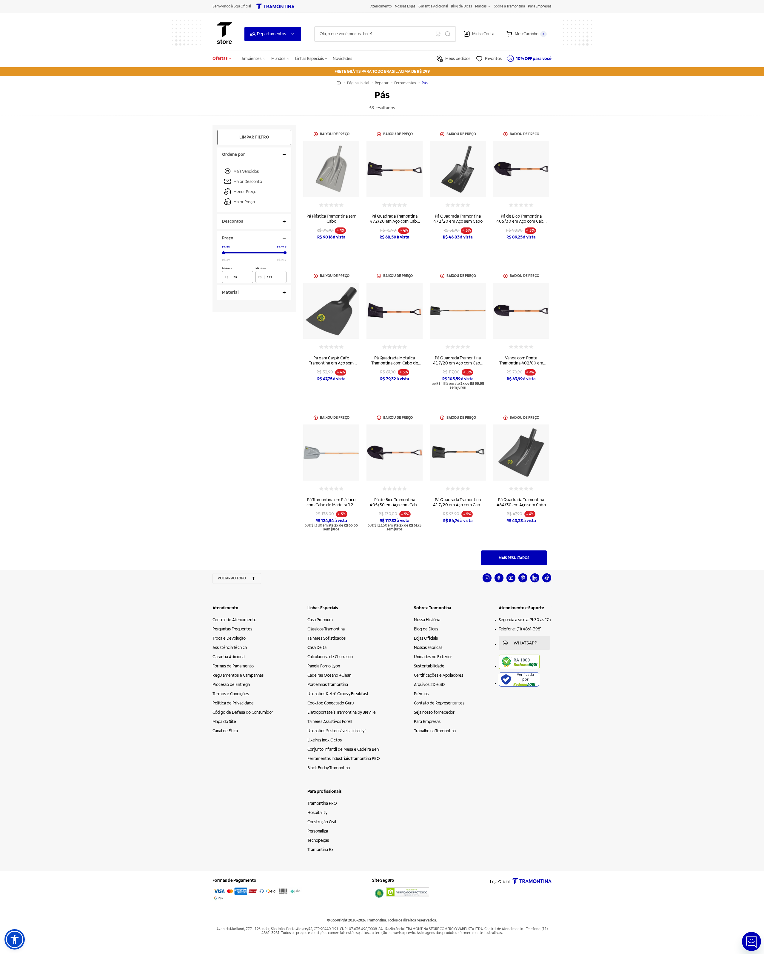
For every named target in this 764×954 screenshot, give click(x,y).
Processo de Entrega (231, 684)
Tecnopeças (318, 840)
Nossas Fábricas (428, 647)
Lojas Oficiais (426, 638)
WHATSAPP (525, 643)
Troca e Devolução (229, 638)
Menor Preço (244, 192)
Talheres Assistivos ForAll (329, 721)
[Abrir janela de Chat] (751, 941)
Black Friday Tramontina (328, 768)
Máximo (260, 268)
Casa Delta (316, 647)
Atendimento (381, 6)
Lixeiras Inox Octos (324, 740)
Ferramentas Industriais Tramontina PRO (343, 758)
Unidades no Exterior (433, 657)
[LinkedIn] (535, 581)
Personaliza (317, 831)
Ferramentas (405, 83)
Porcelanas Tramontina (327, 684)
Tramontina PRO (322, 803)
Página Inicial (358, 83)
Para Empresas (540, 6)
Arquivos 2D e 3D (429, 684)
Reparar (382, 83)
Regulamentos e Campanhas (238, 675)
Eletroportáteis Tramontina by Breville (341, 712)
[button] (14, 939)
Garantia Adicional (433, 6)
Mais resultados (514, 558)
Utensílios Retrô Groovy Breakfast (338, 694)
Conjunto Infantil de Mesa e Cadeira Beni (343, 749)
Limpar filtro (254, 137)
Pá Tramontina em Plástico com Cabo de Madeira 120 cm (331, 505)
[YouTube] (511, 581)
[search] (385, 34)
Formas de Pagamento (233, 666)
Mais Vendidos (246, 171)
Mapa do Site (224, 721)
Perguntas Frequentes (232, 629)
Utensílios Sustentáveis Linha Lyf (336, 731)
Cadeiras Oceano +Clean (329, 675)
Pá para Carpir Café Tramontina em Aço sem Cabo (331, 363)
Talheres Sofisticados (326, 638)
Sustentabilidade (429, 666)
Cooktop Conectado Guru (330, 703)
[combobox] (385, 34)
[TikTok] (547, 581)
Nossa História (427, 620)
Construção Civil (321, 822)
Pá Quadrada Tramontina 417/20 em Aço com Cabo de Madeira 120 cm (458, 363)
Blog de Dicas (461, 6)
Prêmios (421, 694)
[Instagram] (487, 581)
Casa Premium (320, 620)
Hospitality (317, 812)
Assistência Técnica (229, 647)
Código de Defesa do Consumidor (242, 712)
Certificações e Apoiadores (438, 675)
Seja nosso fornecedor (434, 712)
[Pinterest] (523, 581)
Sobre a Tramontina (509, 6)
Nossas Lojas (405, 6)
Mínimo (227, 268)
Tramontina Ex (320, 849)
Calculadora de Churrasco (330, 657)
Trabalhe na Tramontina (435, 731)
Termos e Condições (230, 694)
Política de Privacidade (233, 703)
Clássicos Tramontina (326, 629)
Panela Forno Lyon (323, 666)
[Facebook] (499, 581)
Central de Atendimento (234, 620)
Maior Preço (244, 202)
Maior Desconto (247, 181)
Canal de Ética (225, 731)
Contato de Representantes (439, 703)
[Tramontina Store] (224, 33)
